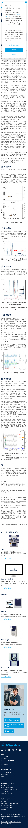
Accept (14, 49)
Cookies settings (14, 45)
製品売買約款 (4, 764)
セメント (3, 778)
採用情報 (3, 809)
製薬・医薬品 (4, 774)
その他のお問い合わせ (7, 807)
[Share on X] (2, 30)
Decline (14, 54)
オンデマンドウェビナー (7, 788)
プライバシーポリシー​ (15, 822)
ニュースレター (5, 792)
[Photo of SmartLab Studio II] (14, 570)
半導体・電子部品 (6, 772)
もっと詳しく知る (6, 558)
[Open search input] (19, 2)
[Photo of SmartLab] (14, 541)
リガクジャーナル (6, 786)
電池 (2, 776)
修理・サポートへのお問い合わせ (10, 803)
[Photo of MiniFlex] (14, 603)
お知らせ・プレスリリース (8, 793)
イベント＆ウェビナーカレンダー (10, 789)
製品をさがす (4, 758)
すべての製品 (4, 756)
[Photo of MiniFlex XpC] (14, 631)
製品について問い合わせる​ (8, 760)
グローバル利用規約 (6, 823)
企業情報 (3, 801)
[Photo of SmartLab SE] (14, 659)
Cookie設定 (4, 822)
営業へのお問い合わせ (7, 805)
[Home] (2, 7)
